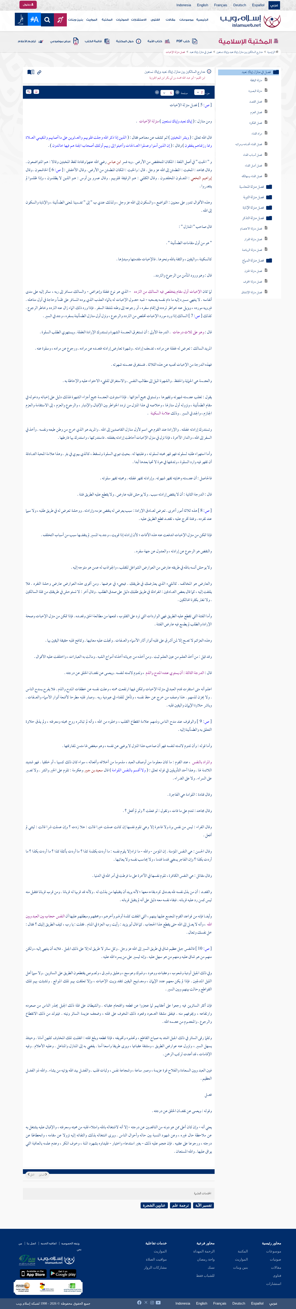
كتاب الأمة (155, 41)
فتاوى (277, 1275)
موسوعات (186, 19)
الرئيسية (202, 19)
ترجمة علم (180, 1205)
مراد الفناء (257, 133)
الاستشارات (138, 19)
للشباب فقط (205, 1275)
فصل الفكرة (256, 123)
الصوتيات (122, 19)
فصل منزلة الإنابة (253, 208)
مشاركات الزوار (155, 1267)
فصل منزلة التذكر (253, 218)
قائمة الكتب (93, 41)
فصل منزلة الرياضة (252, 250)
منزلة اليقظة (256, 80)
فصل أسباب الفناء (252, 155)
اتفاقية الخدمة (48, 1243)
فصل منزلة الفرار (253, 239)
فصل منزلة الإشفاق (251, 292)
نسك (211, 1267)
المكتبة (107, 19)
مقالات (170, 19)
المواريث (91, 19)
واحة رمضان (206, 1259)
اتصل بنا (31, 1243)
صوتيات (275, 1259)
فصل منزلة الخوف (252, 282)
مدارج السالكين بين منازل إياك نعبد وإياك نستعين (239, 52)
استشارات (273, 1284)
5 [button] (171, 93)
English (202, 5)
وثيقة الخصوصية (70, 1243)
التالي (32, 1175)
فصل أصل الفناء (253, 165)
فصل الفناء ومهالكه (252, 176)
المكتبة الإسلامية (246, 41)
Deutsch (239, 5)
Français (220, 5)
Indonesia (183, 5)
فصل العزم (256, 112)
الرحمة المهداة (204, 1251)
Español (258, 5)
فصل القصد (255, 101)
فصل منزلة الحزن (253, 271)
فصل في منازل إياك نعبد (201, 52)
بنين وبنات (75, 19)
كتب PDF (183, 41)
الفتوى (155, 19)
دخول (27, 4)
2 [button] (202, 92)
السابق (42, 1175)
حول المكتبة (124, 41)
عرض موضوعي (60, 41)
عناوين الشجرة (154, 1205)
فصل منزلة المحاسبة (251, 187)
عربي (274, 5)
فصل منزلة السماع (253, 261)
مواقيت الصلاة (156, 1259)
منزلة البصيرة (255, 91)
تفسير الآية (203, 1205)
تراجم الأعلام (27, 41)
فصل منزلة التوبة (253, 197)
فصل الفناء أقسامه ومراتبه (248, 144)
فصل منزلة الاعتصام (251, 229)
